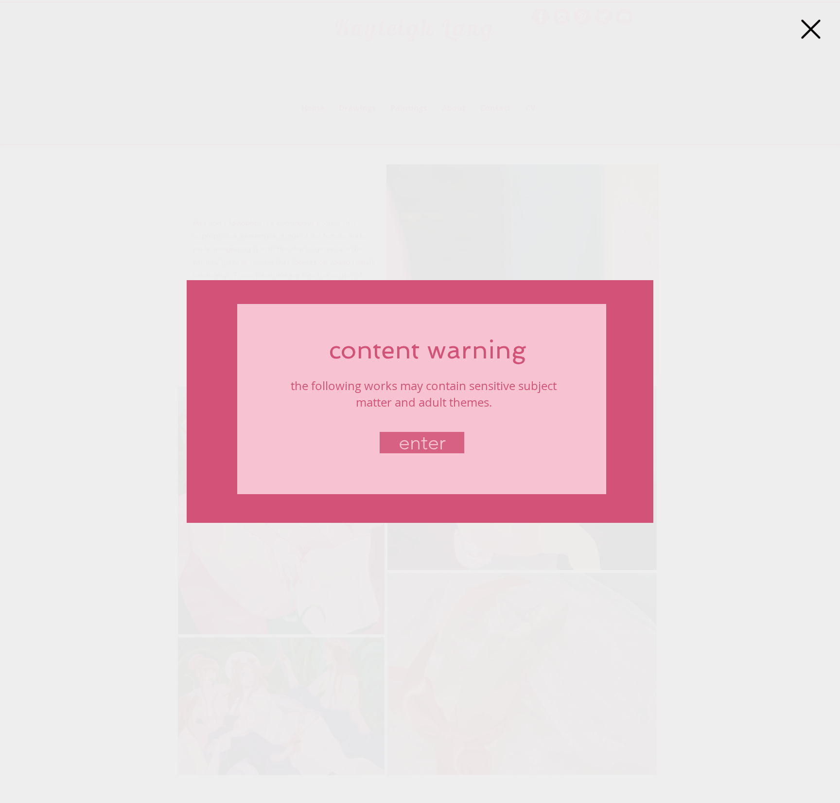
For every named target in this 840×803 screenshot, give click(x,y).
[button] (811, 29)
